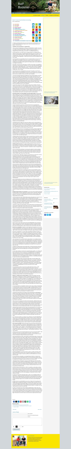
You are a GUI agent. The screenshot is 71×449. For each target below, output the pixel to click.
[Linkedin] (50, 215)
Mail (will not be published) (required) (33, 415)
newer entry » (40, 409)
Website (29, 416)
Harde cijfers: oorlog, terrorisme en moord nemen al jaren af (48, 200)
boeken (47, 15)
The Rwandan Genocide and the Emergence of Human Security (48, 207)
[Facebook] (45, 215)
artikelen (43, 15)
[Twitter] (48, 215)
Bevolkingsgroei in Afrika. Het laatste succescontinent (48, 204)
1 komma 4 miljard (47, 193)
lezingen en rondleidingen (54, 15)
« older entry (14, 409)
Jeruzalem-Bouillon (36, 15)
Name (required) (30, 413)
